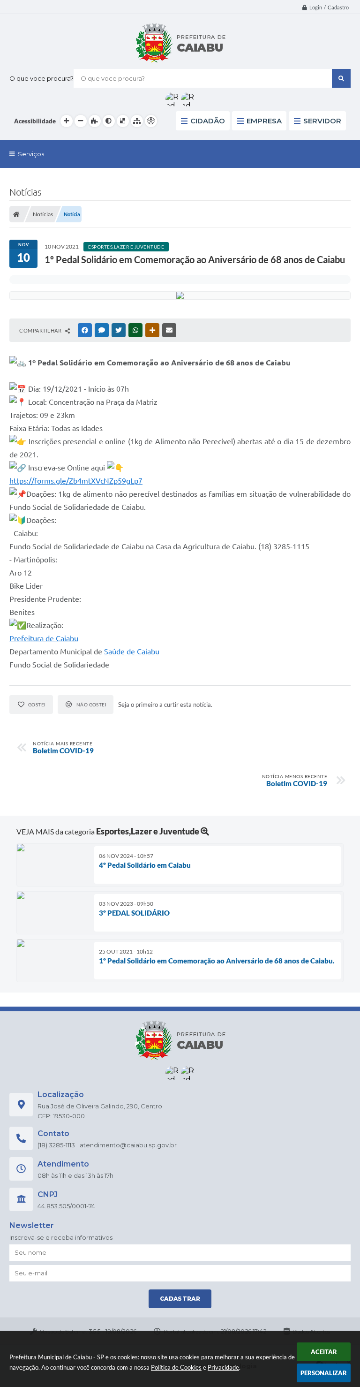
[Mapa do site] (137, 121)
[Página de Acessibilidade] (151, 121)
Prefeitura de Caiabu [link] (43, 638)
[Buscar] (341, 78)
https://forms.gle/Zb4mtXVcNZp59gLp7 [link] (75, 481)
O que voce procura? (41, 78)
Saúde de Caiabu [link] (131, 651)
